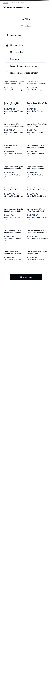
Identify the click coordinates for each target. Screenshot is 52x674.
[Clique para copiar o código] (44, 2)
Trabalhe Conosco (10, 615)
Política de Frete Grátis (12, 652)
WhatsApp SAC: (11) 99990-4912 (20, 671)
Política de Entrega (10, 648)
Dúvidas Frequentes (11, 634)
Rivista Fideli (8, 619)
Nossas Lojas (8, 610)
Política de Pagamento (12, 643)
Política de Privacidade (12, 639)
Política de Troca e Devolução (15, 656)
